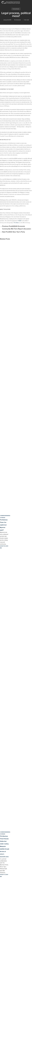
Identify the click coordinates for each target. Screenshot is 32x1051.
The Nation (16, 222)
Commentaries (16, 9)
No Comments (17, 20)
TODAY (19, 221)
